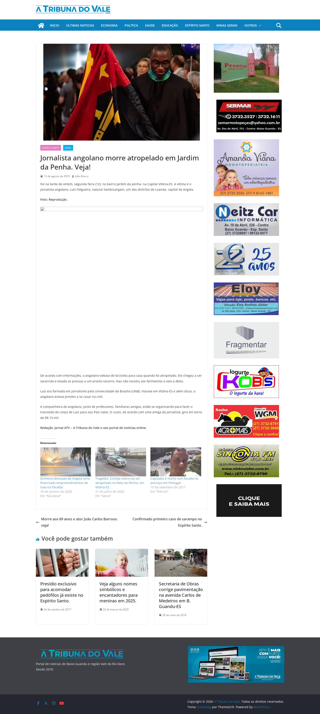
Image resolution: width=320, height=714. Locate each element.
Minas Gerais (226, 25)
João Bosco (81, 176)
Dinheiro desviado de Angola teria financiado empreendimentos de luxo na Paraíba (65, 482)
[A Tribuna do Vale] (41, 25)
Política (131, 25)
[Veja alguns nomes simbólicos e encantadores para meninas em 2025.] (121, 551)
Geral (68, 147)
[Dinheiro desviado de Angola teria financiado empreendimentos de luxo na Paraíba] (65, 461)
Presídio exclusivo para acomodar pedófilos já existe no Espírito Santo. (61, 592)
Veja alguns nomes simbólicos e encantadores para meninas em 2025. (118, 592)
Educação (170, 25)
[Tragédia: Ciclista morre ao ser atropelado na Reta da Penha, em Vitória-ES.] (120, 461)
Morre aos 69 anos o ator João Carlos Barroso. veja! (79, 522)
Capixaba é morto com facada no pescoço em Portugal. (174, 480)
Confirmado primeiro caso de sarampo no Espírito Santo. (167, 522)
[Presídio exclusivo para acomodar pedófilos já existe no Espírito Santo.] (62, 551)
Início (54, 25)
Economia (109, 25)
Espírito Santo (197, 25)
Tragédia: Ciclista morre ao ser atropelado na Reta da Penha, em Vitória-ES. (119, 482)
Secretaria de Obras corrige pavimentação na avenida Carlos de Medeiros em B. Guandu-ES (181, 595)
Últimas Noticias (80, 25)
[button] (259, 25)
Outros (250, 25)
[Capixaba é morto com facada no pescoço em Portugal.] (175, 461)
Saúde (150, 25)
